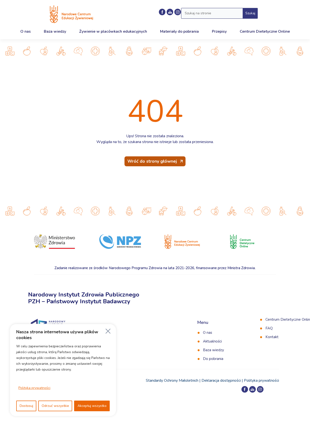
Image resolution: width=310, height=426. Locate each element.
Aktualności (212, 341)
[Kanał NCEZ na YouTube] (170, 12)
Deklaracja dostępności (221, 380)
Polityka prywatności (34, 388)
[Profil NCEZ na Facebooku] (162, 12)
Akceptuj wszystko (92, 405)
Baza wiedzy (213, 350)
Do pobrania (213, 358)
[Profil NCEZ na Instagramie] (260, 389)
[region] (63, 370)
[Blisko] (108, 331)
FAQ (269, 328)
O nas (207, 332)
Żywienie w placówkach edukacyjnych (113, 31)
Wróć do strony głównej (152, 161)
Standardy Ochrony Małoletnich (172, 380)
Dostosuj (26, 405)
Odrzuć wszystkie (55, 405)
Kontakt (272, 337)
